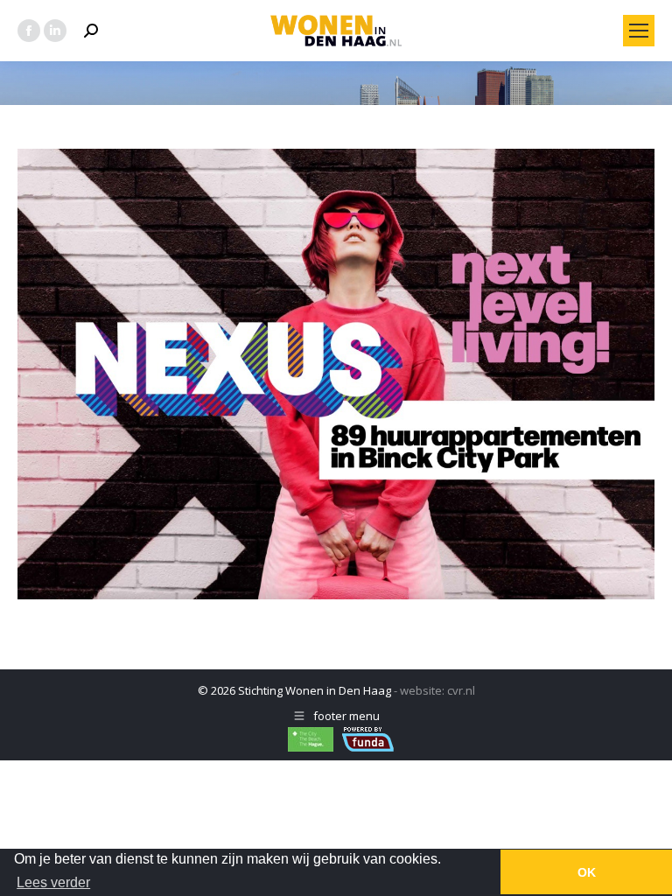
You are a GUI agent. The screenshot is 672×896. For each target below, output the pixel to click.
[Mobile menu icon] (638, 30)
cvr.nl (461, 690)
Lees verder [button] (53, 882)
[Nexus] (336, 374)
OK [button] (587, 872)
